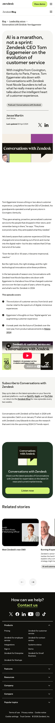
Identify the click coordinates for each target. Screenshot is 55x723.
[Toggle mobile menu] (51, 4)
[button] (25, 625)
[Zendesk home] (8, 4)
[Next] (33, 582)
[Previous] (22, 582)
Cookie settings (11, 716)
